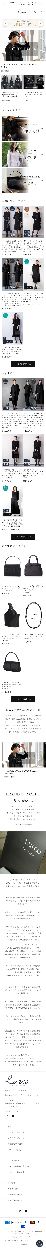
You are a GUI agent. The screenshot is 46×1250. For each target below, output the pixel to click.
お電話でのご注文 (15, 1143)
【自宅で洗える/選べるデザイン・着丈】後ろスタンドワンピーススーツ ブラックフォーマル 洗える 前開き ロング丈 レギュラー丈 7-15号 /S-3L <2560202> (12, 246)
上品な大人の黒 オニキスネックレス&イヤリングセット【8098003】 (33, 636)
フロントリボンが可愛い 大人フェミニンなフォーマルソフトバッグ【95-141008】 (33, 589)
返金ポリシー (29, 1241)
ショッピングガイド (16, 1132)
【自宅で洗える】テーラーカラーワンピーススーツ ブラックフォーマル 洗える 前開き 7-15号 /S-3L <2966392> (33, 474)
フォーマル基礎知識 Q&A (18, 1166)
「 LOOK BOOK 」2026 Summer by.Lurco (21, 772)
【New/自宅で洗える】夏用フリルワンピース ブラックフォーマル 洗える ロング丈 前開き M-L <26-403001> (33, 297)
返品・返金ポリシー (16, 1200)
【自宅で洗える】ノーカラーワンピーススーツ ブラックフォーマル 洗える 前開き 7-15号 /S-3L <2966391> (12, 474)
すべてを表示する (23, 364)
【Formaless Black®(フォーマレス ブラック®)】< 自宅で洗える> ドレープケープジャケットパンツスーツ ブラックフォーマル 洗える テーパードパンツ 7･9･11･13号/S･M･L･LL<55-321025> (12, 420)
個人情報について (15, 1194)
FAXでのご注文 (14, 1149)
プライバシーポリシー (26, 1237)
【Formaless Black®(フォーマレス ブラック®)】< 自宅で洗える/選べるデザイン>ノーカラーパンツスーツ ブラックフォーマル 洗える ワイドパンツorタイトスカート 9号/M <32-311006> (12, 299)
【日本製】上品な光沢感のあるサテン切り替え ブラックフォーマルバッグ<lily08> (12, 685)
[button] (4, 12)
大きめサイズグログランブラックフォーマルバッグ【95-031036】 (11, 588)
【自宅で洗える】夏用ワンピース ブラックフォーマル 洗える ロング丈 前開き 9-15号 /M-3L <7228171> (12, 350)
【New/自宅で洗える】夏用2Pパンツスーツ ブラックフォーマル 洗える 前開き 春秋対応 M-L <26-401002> (12, 523)
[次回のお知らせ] (41, 3)
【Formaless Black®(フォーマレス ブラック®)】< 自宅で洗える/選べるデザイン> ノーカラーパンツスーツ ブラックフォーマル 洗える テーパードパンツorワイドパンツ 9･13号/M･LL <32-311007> (33, 420)
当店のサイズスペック (17, 1138)
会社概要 (11, 1183)
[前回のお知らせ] (5, 3)
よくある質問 (13, 1160)
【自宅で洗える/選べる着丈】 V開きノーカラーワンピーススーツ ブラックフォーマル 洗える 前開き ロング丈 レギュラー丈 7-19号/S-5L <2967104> (33, 246)
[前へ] (5, 23)
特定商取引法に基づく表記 (13, 1241)
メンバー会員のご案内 (17, 1172)
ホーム (10, 1126)
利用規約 (24, 1245)
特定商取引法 (13, 1188)
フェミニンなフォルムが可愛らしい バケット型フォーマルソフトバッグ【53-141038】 (12, 637)
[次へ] (40, 23)
